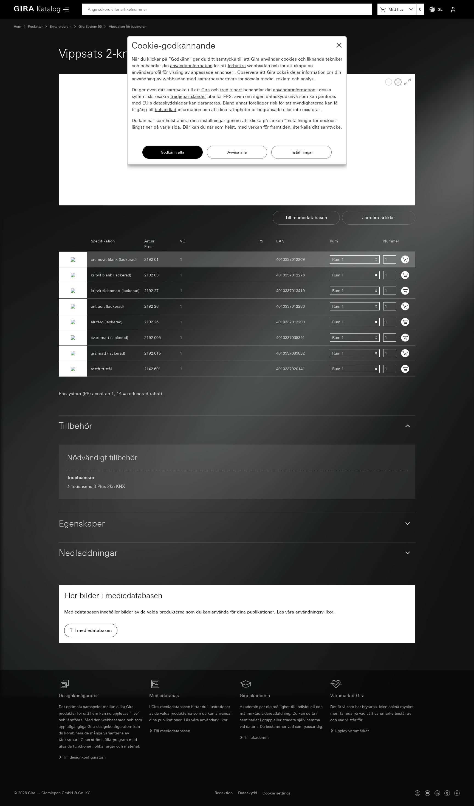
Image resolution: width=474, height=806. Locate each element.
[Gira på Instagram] (417, 793)
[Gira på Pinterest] (457, 793)
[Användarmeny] (453, 9)
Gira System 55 (90, 27)
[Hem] (37, 9)
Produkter (35, 27)
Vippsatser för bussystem (128, 27)
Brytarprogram (61, 27)
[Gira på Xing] (447, 793)
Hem (17, 27)
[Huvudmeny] (64, 9)
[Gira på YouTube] (427, 793)
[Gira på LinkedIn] (437, 793)
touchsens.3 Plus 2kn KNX (98, 486)
